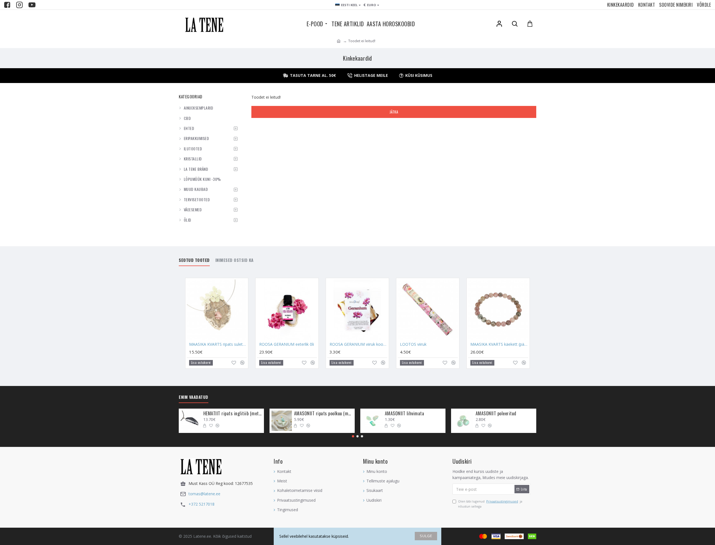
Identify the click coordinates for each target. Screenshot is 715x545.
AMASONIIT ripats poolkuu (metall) (323, 413)
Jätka (394, 112)
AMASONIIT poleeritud (496, 413)
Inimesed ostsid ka (234, 260)
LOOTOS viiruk (413, 344)
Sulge (426, 535)
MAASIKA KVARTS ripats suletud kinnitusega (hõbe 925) (218, 344)
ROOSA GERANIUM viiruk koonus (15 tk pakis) (358, 344)
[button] (353, 436)
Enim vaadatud (193, 397)
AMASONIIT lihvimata (404, 413)
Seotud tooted (194, 260)
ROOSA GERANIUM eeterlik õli (286, 344)
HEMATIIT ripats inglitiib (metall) (232, 413)
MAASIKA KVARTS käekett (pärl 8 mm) (499, 344)
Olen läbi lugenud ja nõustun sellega (490, 503)
